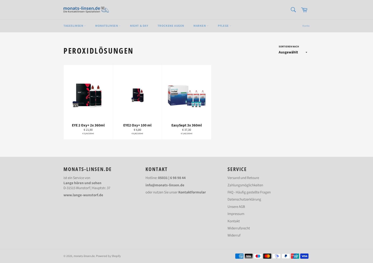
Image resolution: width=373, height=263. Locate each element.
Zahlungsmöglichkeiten (245, 185)
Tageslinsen (73, 26)
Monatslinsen (107, 26)
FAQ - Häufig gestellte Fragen (249, 192)
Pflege (223, 26)
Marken (200, 26)
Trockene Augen (171, 26)
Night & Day (139, 26)
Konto (306, 26)
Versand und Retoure (243, 178)
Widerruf (234, 235)
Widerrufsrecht (239, 228)
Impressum (236, 213)
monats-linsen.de (84, 256)
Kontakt (234, 221)
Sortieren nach (289, 46)
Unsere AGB (236, 206)
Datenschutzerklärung (244, 199)
